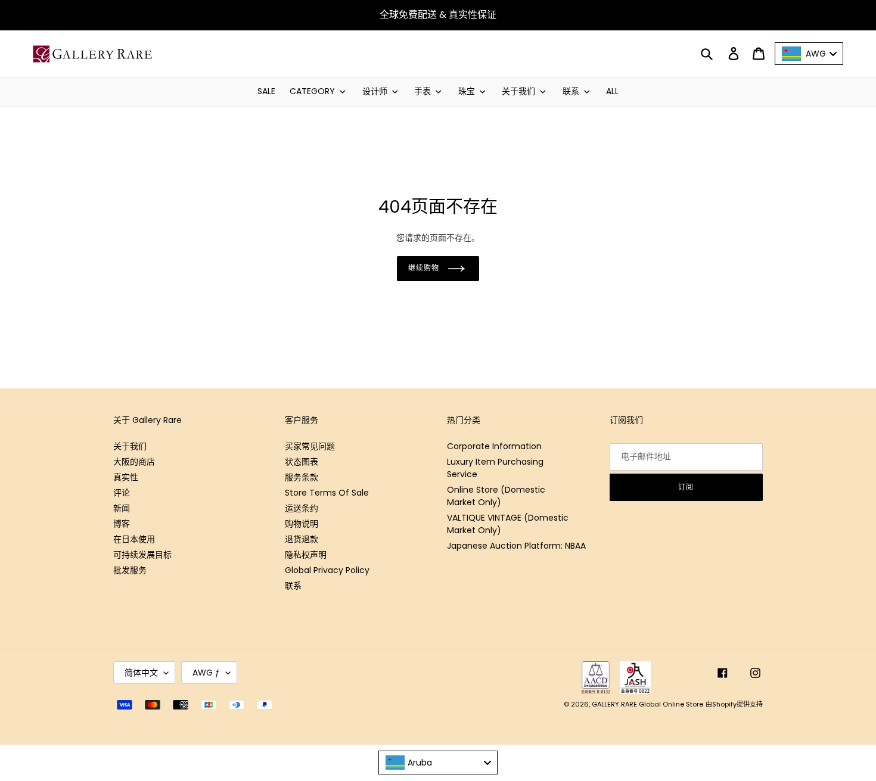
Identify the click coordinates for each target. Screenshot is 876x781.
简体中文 (141, 673)
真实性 (125, 477)
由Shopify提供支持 (734, 704)
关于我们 (130, 446)
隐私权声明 (306, 555)
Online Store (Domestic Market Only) (496, 496)
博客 (121, 524)
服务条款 (301, 477)
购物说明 (301, 524)
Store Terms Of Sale (327, 493)
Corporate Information (494, 446)
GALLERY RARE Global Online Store (647, 704)
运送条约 (301, 508)
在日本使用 (134, 539)
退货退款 (301, 539)
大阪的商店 (134, 462)
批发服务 (130, 570)
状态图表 (301, 462)
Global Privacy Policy (327, 570)
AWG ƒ (206, 673)
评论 (121, 493)
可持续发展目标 (142, 555)
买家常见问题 (310, 446)
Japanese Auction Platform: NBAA (516, 546)
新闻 (121, 508)
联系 (293, 586)
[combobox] (438, 762)
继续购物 (423, 268)
